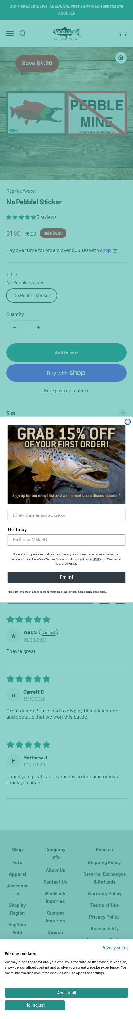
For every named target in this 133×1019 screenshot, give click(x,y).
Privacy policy (114, 947)
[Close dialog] (127, 422)
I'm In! (66, 577)
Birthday (17, 529)
